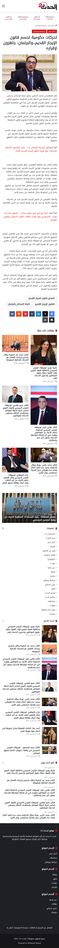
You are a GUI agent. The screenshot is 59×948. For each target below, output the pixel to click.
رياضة (53, 571)
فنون (53, 588)
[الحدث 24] (47, 6)
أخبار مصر (51, 31)
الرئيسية (51, 25)
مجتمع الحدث (50, 597)
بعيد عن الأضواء (48, 550)
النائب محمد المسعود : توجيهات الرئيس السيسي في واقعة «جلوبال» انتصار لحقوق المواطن (22, 750)
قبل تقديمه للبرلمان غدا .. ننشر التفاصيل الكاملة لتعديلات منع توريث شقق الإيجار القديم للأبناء (31, 149)
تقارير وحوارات (49, 555)
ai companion (50, 534)
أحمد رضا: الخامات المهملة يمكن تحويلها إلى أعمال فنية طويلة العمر (21, 730)
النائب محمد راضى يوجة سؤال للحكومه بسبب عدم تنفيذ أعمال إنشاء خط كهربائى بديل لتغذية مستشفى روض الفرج (44, 469)
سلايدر (52, 576)
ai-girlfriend (50, 538)
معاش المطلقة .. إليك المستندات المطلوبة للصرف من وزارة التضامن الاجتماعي (30, 518)
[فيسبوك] (51, 314)
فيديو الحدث (50, 593)
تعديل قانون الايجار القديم (41, 298)
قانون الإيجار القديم (44, 304)
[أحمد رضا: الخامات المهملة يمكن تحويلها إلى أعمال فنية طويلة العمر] (49, 735)
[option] (29, 508)
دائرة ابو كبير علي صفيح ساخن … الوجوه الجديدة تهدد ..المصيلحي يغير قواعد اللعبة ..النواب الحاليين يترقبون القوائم (30, 216)
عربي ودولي (50, 584)
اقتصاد (52, 546)
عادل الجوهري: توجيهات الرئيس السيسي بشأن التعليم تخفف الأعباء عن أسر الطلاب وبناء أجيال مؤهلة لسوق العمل (15, 479)
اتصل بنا (10, 927)
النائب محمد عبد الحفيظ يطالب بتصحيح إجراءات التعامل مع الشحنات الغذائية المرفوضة (15, 357)
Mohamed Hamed (34, 943)
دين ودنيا (51, 567)
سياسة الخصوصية (21, 927)
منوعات (52, 614)
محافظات (51, 601)
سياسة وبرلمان (41, 25)
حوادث (52, 563)
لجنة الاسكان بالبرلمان (18, 304)
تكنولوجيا (51, 559)
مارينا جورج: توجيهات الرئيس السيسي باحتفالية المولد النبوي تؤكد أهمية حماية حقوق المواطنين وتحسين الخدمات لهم (44, 373)
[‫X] (45, 314)
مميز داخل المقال (48, 609)
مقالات (52, 605)
